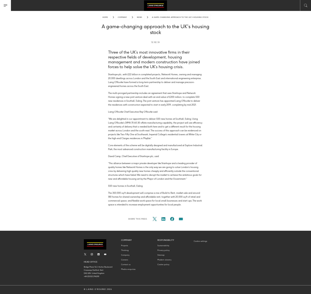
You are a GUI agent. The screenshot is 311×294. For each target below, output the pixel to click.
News (139, 17)
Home (105, 17)
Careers (124, 260)
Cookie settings (200, 241)
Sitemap (161, 255)
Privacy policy (163, 250)
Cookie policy (163, 265)
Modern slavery (164, 260)
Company (122, 17)
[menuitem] (105, 17)
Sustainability (163, 246)
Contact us (126, 265)
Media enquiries (128, 269)
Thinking (125, 250)
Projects (124, 246)
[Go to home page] (155, 6)
